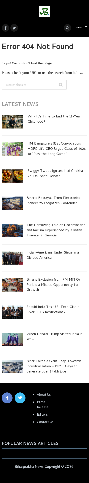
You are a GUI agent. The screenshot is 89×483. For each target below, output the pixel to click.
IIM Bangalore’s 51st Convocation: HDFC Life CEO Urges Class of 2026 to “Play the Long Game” (57, 149)
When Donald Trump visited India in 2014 (54, 337)
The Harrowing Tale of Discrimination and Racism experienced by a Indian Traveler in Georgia (56, 230)
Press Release (42, 405)
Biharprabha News (29, 466)
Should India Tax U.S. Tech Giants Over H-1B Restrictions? (53, 310)
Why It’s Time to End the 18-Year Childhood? (54, 119)
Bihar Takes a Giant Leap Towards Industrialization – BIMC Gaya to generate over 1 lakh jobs (54, 366)
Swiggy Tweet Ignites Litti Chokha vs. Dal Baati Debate (55, 174)
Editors (42, 415)
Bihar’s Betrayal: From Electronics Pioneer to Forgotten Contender (53, 201)
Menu (80, 28)
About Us (44, 395)
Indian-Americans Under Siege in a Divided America (53, 255)
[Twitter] (20, 397)
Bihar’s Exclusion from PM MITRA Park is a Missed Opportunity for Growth (53, 285)
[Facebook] (7, 397)
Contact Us (45, 422)
